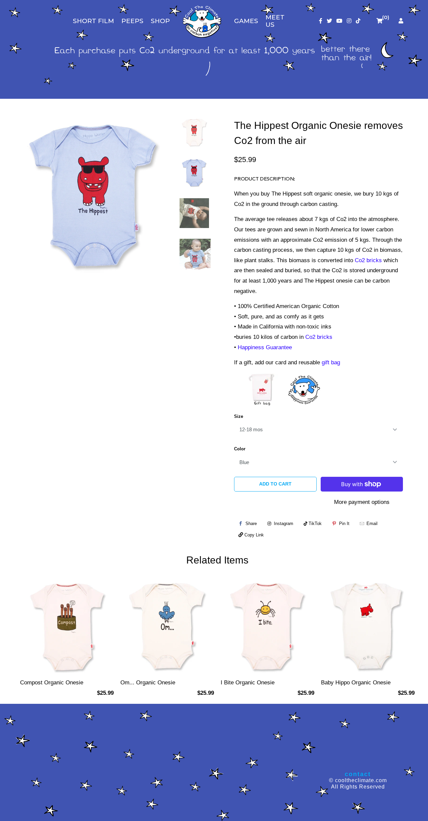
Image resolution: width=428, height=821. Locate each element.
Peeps (132, 21)
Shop (160, 21)
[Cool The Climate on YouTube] (339, 21)
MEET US (275, 20)
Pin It (344, 523)
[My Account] (401, 21)
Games (246, 21)
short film (93, 21)
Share (251, 523)
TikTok (314, 523)
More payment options (362, 502)
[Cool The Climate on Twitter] (329, 21)
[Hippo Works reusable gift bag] (262, 389)
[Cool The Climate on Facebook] (321, 21)
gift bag (331, 362)
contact (358, 774)
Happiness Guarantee (265, 347)
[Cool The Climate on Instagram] (349, 21)
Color (239, 448)
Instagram (283, 523)
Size (238, 416)
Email (372, 523)
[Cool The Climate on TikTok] (358, 21)
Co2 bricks (368, 260)
